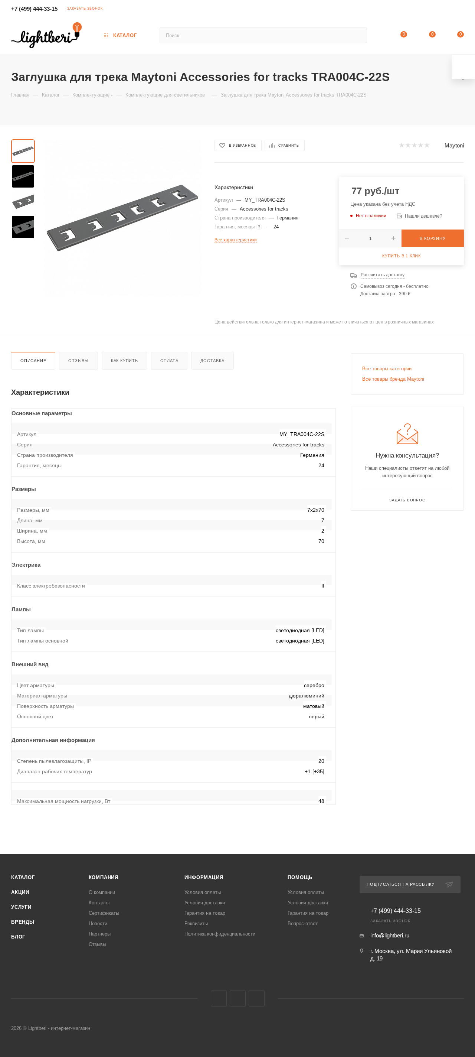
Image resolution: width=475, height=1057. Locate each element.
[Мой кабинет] (460, 9)
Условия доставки (204, 902)
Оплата (169, 360)
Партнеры (100, 934)
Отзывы (78, 360)
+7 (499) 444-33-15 (34, 9)
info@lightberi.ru (389, 935)
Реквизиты (196, 923)
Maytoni (454, 145)
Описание (33, 360)
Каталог (23, 877)
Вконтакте (219, 998)
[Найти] (358, 35)
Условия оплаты (202, 892)
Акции (20, 892)
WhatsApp (257, 998)
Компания (103, 877)
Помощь (300, 877)
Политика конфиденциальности (219, 934)
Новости (98, 923)
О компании (102, 892)
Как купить (124, 360)
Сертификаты (104, 913)
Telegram (238, 998)
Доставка (212, 360)
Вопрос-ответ (303, 923)
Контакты (99, 902)
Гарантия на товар (204, 913)
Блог (18, 937)
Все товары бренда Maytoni (393, 379)
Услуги (21, 907)
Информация (203, 877)
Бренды (23, 922)
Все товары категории (387, 368)
